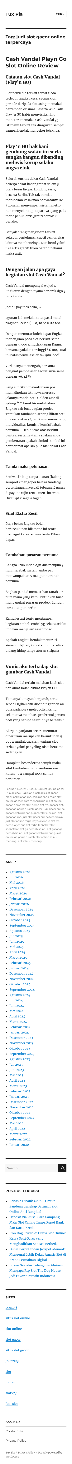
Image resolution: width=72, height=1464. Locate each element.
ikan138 (11, 1307)
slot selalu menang (30, 840)
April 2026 (17, 888)
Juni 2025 (16, 941)
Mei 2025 (16, 947)
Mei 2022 (16, 1123)
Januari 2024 (19, 1032)
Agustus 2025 (19, 931)
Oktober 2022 (19, 1112)
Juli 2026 (16, 877)
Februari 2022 (20, 1139)
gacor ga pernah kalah (20, 808)
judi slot (12, 1382)
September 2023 (21, 1054)
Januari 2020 (19, 1145)
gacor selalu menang (19, 812)
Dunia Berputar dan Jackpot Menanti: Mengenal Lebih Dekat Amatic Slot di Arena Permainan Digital (37, 1254)
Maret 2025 (18, 957)
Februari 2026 (20, 899)
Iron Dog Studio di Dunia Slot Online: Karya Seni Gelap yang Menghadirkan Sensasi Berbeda (37, 1238)
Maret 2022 (18, 1134)
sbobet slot (48, 824)
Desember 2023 (21, 1038)
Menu (60, 13)
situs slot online (18, 1318)
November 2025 (21, 915)
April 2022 (17, 1129)
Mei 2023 (16, 1075)
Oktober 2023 (19, 1048)
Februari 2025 (20, 963)
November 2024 (21, 979)
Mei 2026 (16, 883)
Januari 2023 (19, 1096)
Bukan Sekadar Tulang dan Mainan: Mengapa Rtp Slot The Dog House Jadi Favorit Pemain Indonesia (36, 1270)
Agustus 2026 (19, 872)
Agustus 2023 (19, 1059)
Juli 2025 (16, 936)
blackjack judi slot (20, 792)
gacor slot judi (42, 812)
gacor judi (41, 808)
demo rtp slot (22, 804)
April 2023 (17, 1080)
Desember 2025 (21, 909)
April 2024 (17, 1016)
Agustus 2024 (19, 995)
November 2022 (21, 1107)
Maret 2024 (18, 1022)
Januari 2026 (19, 904)
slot (8, 1371)
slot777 (11, 1393)
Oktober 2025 (19, 920)
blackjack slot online (18, 796)
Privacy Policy (16, 1440)
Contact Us (14, 1431)
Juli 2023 (16, 1064)
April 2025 (17, 952)
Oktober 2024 (19, 984)
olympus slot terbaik (27, 824)
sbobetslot (12, 828)
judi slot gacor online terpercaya (42, 816)
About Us (13, 1422)
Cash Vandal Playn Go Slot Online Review (36, 62)
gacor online (57, 808)
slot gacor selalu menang (39, 832)
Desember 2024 (21, 973)
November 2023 (21, 1043)
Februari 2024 (20, 1027)
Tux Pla (14, 14)
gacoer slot (56, 804)
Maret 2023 (18, 1086)
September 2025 (22, 925)
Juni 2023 (16, 1070)
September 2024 (22, 989)
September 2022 (22, 1118)
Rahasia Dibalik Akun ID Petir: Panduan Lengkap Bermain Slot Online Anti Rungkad (33, 1206)
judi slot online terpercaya (22, 820)
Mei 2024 (16, 1011)
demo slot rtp (40, 804)
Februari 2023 (20, 1091)
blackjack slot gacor (45, 792)
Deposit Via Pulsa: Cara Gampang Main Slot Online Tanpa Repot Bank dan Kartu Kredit (36, 1222)
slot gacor (13, 1339)
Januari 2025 (19, 968)
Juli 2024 (16, 1000)
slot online (14, 1329)
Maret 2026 (18, 893)
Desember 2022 (21, 1102)
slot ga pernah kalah (33, 828)
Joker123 (12, 1361)
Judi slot (12, 1404)
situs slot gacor (17, 1350)
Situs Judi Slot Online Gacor (47, 788)
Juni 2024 (16, 1006)
